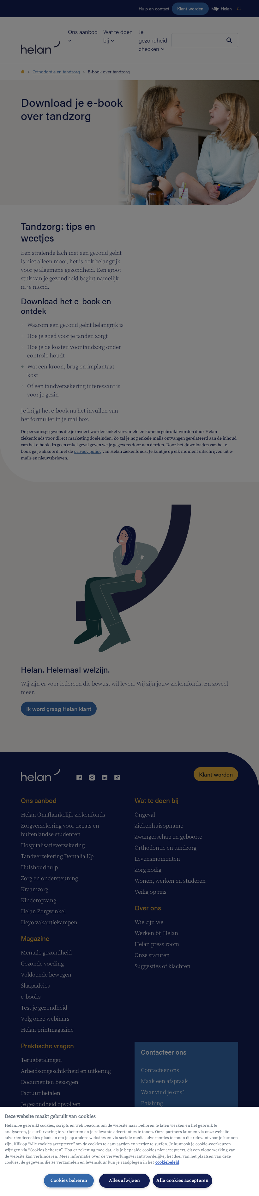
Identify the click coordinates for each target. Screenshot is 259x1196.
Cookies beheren (69, 1180)
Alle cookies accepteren (182, 1180)
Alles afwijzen (124, 1180)
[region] (129, 1151)
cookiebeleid (167, 1162)
